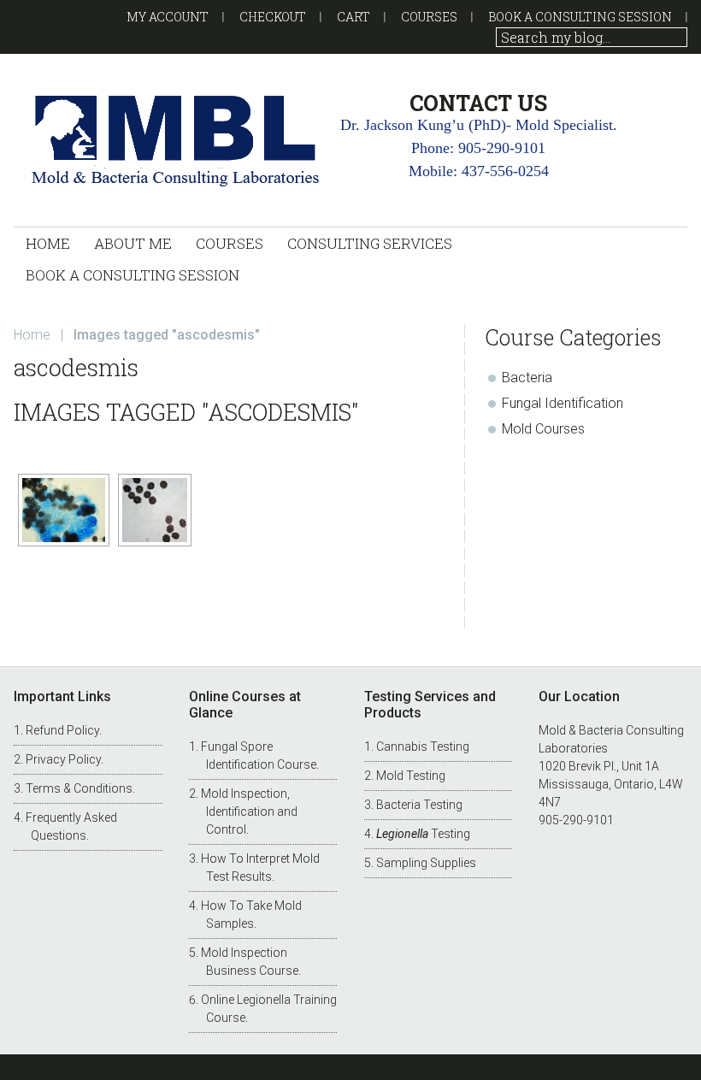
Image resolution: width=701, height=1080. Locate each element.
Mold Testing (410, 775)
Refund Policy (62, 730)
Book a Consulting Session (580, 17)
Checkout (272, 17)
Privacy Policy (63, 759)
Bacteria (527, 377)
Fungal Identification (562, 403)
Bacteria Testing (419, 804)
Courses (429, 17)
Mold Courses (543, 429)
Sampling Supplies (426, 863)
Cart (353, 17)
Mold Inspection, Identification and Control (249, 811)
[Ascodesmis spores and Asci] (63, 510)
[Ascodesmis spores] (154, 510)
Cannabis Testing (422, 746)
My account (168, 17)
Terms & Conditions (79, 788)
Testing (423, 834)
